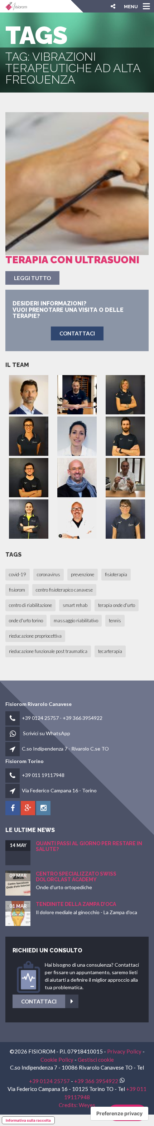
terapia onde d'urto (116, 605)
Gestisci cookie (96, 1059)
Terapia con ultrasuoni (72, 260)
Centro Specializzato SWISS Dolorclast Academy (76, 876)
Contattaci (39, 1001)
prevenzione (82, 574)
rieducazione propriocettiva (35, 636)
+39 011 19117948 (43, 775)
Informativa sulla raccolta (28, 1120)
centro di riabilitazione (30, 605)
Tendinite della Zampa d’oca (76, 904)
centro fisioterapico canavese (64, 590)
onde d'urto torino (26, 620)
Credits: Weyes (77, 1105)
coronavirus (48, 574)
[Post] (77, 183)
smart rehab (75, 605)
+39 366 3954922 (82, 718)
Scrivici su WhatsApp (46, 733)
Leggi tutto (32, 278)
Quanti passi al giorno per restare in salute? (89, 846)
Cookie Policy (56, 1059)
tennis (115, 620)
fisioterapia (116, 574)
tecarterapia (110, 651)
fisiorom (17, 590)
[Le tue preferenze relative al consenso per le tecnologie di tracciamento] (119, 1113)
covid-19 (17, 574)
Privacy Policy (124, 1051)
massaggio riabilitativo (76, 620)
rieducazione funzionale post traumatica (48, 651)
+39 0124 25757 (40, 718)
